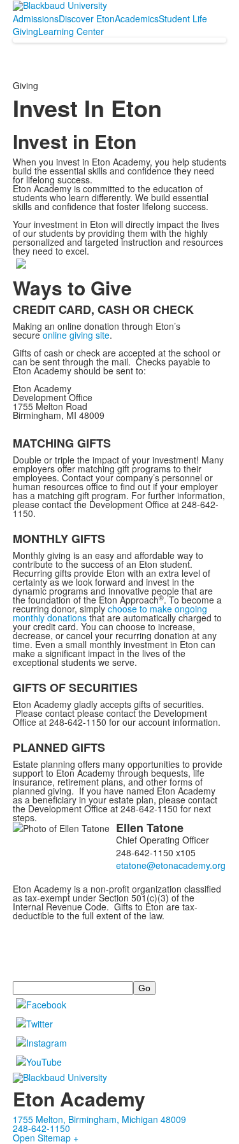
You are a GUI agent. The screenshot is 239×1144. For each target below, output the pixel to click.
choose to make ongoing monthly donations (110, 613)
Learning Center (71, 31)
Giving (25, 31)
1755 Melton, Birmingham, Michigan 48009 (99, 1119)
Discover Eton (87, 18)
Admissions (36, 18)
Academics (137, 18)
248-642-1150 (41, 1128)
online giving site (76, 334)
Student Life (183, 18)
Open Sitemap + (45, 1137)
